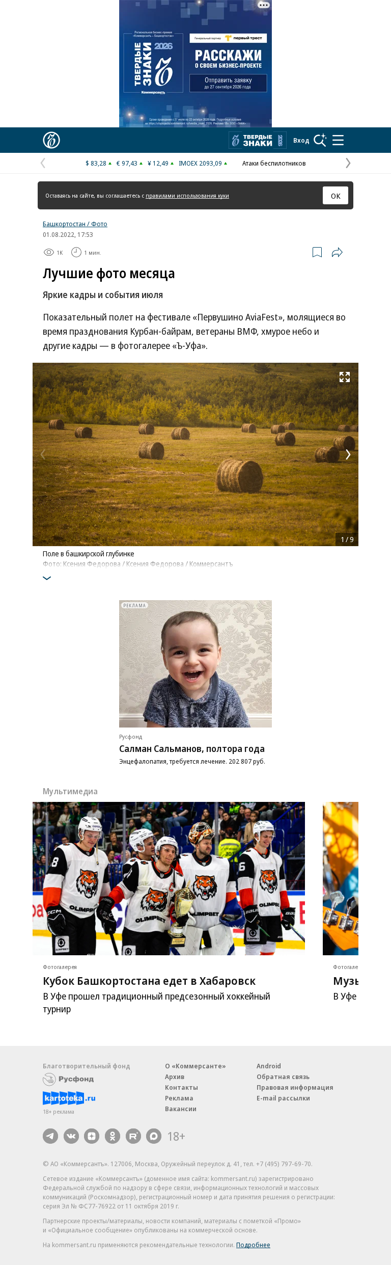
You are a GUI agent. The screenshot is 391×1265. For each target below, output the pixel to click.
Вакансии (181, 1108)
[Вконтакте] (71, 1136)
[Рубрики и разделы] (338, 140)
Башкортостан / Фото (75, 223)
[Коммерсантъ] (51, 140)
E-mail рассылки (283, 1097)
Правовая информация (295, 1087)
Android (269, 1065)
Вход (301, 140)
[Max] (153, 1136)
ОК (336, 196)
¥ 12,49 (158, 163)
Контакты (181, 1087)
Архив (174, 1076)
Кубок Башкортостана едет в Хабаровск (149, 980)
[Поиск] (320, 140)
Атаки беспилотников (274, 163)
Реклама (179, 1097)
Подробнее (253, 1244)
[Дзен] (91, 1136)
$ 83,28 (96, 163)
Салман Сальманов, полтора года (192, 748)
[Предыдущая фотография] (43, 454)
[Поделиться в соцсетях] (337, 252)
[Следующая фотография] (348, 454)
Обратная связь (283, 1076)
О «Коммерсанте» (195, 1065)
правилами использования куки (187, 195)
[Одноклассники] (112, 1136)
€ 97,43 (127, 163)
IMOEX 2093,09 (200, 163)
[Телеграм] (50, 1136)
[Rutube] (133, 1136)
